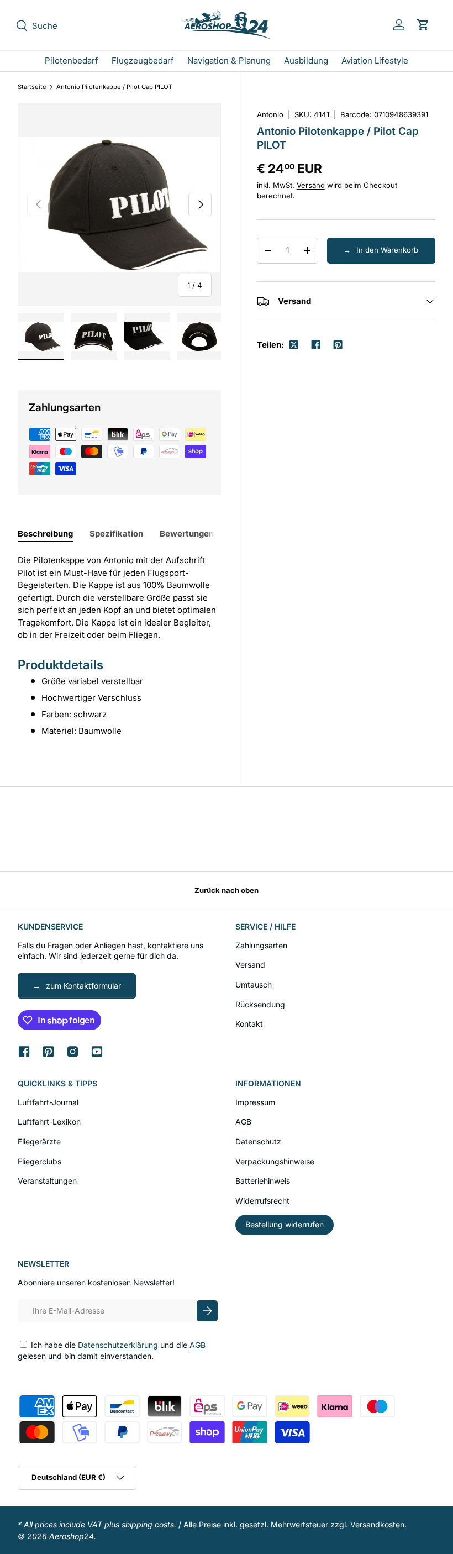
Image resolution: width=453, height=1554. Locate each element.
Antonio (270, 114)
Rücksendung (260, 1004)
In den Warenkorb (387, 249)
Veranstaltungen (47, 1180)
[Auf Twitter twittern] (293, 345)
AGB (243, 1121)
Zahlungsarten (261, 945)
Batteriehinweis (262, 1180)
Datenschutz (258, 1141)
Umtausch (253, 984)
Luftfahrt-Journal (48, 1102)
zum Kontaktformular (83, 985)
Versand (311, 185)
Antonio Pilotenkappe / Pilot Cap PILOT (114, 87)
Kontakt (249, 1023)
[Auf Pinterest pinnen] (337, 345)
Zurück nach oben (226, 890)
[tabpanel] (119, 645)
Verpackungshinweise (274, 1161)
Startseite (32, 87)
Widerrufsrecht (262, 1200)
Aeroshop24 (71, 1536)
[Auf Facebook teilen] (315, 345)
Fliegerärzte (39, 1141)
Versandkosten (377, 1524)
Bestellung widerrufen (284, 1224)
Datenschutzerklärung (118, 1345)
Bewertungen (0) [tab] (194, 533)
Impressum (255, 1102)
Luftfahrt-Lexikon (49, 1121)
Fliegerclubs (39, 1161)
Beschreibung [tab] (45, 533)
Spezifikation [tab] (116, 533)
